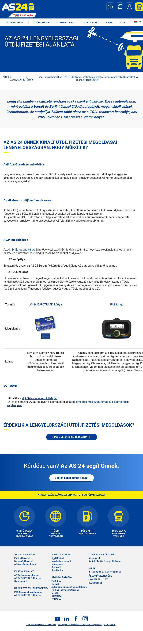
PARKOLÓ (56, 599)
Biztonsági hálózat (23, 561)
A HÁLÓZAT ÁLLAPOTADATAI (105, 572)
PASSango (116, 304)
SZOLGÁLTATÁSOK (61, 577)
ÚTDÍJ (30, 79)
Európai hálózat (22, 558)
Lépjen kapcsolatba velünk (71, 477)
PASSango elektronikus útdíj (28, 592)
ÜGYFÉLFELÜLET (98, 579)
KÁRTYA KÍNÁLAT (24, 571)
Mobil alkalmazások (61, 561)
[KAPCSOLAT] (129, 7)
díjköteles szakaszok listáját (39, 398)
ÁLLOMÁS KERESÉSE (100, 575)
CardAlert (56, 567)
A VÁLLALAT (90, 22)
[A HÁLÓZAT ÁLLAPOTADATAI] (110, 7)
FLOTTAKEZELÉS (60, 554)
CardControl (57, 570)
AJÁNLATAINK (42, 22)
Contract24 (56, 596)
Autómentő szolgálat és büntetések (69, 587)
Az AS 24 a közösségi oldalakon (105, 561)
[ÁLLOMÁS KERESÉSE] (120, 7)
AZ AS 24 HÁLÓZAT (24, 554)
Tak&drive (56, 581)
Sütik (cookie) (110, 625)
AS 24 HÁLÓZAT (14, 22)
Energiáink (67, 22)
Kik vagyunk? (95, 558)
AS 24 (6, 77)
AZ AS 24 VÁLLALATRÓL (102, 554)
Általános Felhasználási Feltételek (41, 625)
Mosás (54, 593)
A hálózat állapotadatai (25, 564)
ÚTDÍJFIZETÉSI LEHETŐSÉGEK (31, 588)
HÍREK (109, 22)
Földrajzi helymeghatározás (65, 590)
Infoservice (57, 564)
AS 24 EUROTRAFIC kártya (45, 304)
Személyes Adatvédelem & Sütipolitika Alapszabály (80, 625)
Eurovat (55, 584)
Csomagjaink (20, 581)
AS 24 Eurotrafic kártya (21, 249)
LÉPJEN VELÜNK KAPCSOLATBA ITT (71, 437)
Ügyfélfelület (57, 558)
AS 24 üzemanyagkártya (26, 575)
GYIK (122, 22)
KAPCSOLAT (95, 583)
